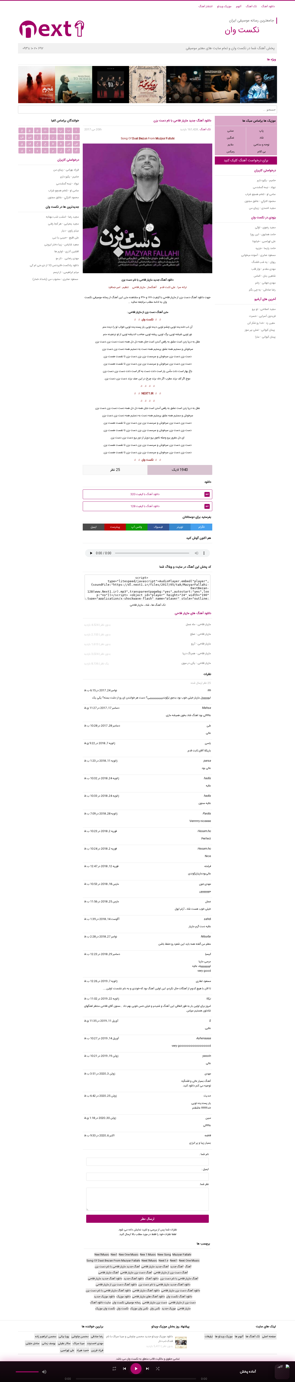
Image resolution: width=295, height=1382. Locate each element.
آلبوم (238, 6)
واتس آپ (136, 527)
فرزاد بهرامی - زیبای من (66, 170)
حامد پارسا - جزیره (266, 248)
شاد (262, 137)
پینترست (115, 527)
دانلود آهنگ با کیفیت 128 (169, 506)
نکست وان (147, 319)
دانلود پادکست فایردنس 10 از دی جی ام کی (54, 265)
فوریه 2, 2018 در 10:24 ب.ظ (100, 848)
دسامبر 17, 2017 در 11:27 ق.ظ (101, 708)
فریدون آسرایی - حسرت (262, 316)
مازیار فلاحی (146, 280)
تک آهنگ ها (158, 605)
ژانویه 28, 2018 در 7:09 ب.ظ (101, 813)
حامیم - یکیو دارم (266, 180)
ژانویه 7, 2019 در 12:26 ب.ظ (101, 981)
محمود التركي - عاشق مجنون (260, 201)
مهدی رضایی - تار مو (67, 258)
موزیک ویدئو (224, 6)
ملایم (230, 144)
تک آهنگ (251, 6)
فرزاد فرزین (97, 1350)
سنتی (230, 131)
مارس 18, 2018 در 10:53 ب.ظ (101, 884)
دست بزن (186, 356)
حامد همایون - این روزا (263, 234)
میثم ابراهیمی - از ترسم (66, 272)
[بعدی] (147, 1368)
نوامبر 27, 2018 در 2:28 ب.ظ (100, 936)
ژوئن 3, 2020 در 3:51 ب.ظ (99, 1073)
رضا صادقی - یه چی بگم (262, 290)
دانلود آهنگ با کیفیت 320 (169, 494)
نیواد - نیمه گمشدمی (264, 187)
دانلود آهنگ (268, 6)
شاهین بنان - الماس (265, 276)
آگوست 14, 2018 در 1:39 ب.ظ (101, 919)
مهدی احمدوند (95, 1343)
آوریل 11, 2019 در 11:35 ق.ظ (101, 1021)
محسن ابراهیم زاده (45, 1336)
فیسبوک (158, 527)
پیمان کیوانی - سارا (265, 337)
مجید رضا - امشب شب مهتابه (62, 217)
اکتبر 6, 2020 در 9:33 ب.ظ (99, 1135)
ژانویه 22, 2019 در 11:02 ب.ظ (101, 998)
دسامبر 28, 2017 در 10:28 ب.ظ (102, 725)
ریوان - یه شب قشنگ (264, 262)
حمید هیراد (83, 1350)
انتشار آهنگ (205, 6)
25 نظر (115, 470)
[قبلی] (124, 1368)
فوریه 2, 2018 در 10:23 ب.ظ (100, 831)
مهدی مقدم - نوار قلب (263, 269)
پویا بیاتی (64, 1336)
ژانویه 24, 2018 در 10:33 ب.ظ (101, 796)
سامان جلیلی (32, 1343)
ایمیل (94, 527)
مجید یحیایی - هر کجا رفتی (63, 224)
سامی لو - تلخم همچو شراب (260, 194)
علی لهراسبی (67, 1350)
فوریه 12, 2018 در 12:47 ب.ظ (101, 866)
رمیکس (231, 151)
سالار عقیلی (64, 1343)
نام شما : (204, 1154)
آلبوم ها (239, 1336)
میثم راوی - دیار (70, 230)
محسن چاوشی (79, 1336)
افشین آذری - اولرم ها (66, 251)
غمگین (230, 137)
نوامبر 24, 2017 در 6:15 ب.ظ (100, 690)
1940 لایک (180, 470)
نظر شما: (204, 1184)
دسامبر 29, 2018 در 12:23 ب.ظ (102, 954)
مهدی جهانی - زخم (265, 283)
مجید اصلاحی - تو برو (264, 309)
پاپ (261, 131)
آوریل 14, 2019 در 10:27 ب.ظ (101, 1038)
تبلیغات (209, 1336)
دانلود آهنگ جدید (163, 280)
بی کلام (261, 151)
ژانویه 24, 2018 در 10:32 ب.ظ (101, 778)
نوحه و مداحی (261, 144)
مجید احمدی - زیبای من (262, 208)
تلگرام (201, 527)
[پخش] (136, 1368)
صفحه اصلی (269, 1336)
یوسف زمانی (49, 1343)
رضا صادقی (97, 1336)
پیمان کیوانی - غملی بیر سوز (260, 330)
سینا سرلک (79, 1343)
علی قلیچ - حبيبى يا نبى (65, 237)
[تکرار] (114, 1368)
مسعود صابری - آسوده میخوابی (258, 255)
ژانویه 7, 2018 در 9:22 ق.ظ (99, 743)
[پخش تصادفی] (157, 1368)
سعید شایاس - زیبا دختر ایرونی (61, 244)
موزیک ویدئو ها (224, 1336)
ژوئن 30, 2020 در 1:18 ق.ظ (100, 1118)
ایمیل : (205, 1169)
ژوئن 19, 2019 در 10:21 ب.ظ (101, 1056)
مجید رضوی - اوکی (265, 227)
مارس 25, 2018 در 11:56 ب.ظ (101, 901)
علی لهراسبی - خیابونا (264, 241)
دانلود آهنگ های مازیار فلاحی (193, 613)
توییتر (180, 527)
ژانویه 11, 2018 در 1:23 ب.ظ (101, 760)
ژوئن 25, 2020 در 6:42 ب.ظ (100, 1096)
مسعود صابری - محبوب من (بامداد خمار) (55, 279)
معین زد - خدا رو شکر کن (261, 323)
